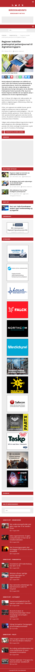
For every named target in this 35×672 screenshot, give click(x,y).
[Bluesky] (15, 5)
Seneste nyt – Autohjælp (11, 597)
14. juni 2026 (14, 628)
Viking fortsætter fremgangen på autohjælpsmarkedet (21, 625)
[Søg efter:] (17, 30)
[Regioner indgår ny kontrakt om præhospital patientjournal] (5, 174)
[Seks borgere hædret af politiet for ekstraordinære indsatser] (5, 640)
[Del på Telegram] (25, 76)
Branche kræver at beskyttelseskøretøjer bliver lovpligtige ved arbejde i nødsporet (20, 614)
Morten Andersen (19, 51)
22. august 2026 (15, 568)
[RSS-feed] (12, 5)
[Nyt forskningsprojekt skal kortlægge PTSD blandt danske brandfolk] (5, 548)
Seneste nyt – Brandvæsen (12, 520)
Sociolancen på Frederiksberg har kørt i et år (21, 565)
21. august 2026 (15, 579)
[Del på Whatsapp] (20, 76)
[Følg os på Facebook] (19, 5)
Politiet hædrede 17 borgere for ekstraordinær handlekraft (21, 661)
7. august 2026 (15, 619)
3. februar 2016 (7, 51)
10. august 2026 (15, 605)
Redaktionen (27, 176)
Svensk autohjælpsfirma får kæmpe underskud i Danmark (20, 602)
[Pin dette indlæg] (11, 76)
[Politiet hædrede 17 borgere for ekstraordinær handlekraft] (5, 661)
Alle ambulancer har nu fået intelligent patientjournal (18, 190)
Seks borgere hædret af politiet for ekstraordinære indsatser (21, 640)
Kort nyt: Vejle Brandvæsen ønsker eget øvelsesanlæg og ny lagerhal (21, 208)
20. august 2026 (15, 591)
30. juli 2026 (14, 664)
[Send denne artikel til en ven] (14, 76)
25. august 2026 (15, 553)
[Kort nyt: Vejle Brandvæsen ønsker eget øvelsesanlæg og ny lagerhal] (5, 208)
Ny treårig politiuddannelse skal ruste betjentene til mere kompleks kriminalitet (21, 650)
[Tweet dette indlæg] (6, 76)
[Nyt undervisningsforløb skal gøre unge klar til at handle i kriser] (5, 525)
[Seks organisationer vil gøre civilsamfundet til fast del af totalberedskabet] (5, 537)
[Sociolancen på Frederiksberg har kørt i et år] (5, 565)
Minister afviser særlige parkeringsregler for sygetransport (18, 575)
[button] (33, 1)
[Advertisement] (19, 19)
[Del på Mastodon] (23, 76)
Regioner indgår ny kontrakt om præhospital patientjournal (20, 173)
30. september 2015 (16, 194)
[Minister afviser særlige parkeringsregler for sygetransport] (5, 574)
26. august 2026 (15, 542)
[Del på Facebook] (3, 76)
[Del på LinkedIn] (8, 76)
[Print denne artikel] (17, 76)
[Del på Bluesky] (28, 76)
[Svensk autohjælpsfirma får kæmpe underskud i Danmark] (5, 602)
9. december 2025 (16, 176)
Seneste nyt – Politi (9, 634)
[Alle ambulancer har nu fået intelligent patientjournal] (5, 191)
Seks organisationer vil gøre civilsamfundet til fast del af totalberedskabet (20, 538)
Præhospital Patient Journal (14, 132)
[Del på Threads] (31, 76)
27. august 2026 (15, 530)
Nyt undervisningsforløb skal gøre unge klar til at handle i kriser (20, 526)
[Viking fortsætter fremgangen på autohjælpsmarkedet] (5, 625)
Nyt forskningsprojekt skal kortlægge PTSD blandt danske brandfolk (21, 549)
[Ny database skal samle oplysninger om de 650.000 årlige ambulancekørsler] (5, 183)
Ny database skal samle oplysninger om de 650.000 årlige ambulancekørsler (21, 183)
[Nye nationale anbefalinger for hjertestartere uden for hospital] (5, 586)
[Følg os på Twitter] (22, 5)
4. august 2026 (15, 654)
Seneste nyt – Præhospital (12, 559)
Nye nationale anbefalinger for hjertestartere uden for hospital (21, 587)
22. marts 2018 (15, 186)
